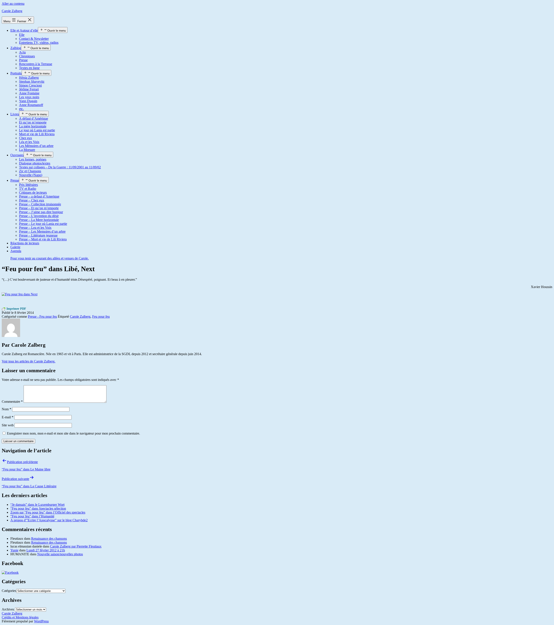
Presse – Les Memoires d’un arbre (42, 231)
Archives (8, 609)
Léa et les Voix (29, 142)
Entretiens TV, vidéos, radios (38, 42)
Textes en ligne (29, 68)
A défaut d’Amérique (33, 118)
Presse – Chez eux (31, 200)
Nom (6, 409)
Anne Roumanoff (31, 105)
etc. (21, 109)
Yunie (14, 550)
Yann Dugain (28, 101)
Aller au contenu (13, 3)
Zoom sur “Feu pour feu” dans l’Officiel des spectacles (47, 512)
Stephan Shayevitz (31, 81)
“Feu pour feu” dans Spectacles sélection (38, 508)
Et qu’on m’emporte (33, 122)
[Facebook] (10, 572)
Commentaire (12, 401)
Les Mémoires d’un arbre (36, 146)
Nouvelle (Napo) (30, 175)
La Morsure (27, 149)
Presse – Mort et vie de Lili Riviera (43, 239)
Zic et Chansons (30, 171)
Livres (14, 114)
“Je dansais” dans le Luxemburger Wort (37, 504)
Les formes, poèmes (32, 159)
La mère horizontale (32, 126)
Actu (22, 52)
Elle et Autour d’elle (24, 30)
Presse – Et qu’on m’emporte (39, 208)
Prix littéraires (28, 185)
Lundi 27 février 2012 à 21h (45, 550)
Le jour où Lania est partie (37, 130)
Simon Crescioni (30, 85)
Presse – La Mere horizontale (39, 220)
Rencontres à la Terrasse (35, 64)
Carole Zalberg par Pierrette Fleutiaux (75, 546)
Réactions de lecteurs (24, 243)
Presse (23, 60)
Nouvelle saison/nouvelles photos (60, 554)
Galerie (15, 247)
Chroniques (27, 56)
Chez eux (25, 138)
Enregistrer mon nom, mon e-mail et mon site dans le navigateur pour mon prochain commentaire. (73, 433)
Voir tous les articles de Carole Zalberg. (28, 361)
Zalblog (15, 48)
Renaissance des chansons (49, 538)
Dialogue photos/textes (34, 163)
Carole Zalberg (12, 11)
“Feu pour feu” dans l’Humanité (32, 516)
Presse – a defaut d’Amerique (39, 196)
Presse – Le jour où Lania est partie (43, 224)
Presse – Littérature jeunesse (38, 235)
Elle (21, 35)
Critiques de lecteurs (33, 192)
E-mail (7, 417)
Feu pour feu (101, 316)
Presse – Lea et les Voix (35, 227)
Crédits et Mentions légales (20, 617)
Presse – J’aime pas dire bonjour (41, 212)
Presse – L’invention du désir (39, 216)
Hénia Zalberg (29, 77)
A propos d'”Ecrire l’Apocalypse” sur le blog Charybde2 (49, 520)
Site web (8, 425)
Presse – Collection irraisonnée (40, 204)
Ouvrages (17, 155)
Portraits (16, 73)
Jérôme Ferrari (29, 89)
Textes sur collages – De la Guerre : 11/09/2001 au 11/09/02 (60, 167)
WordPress (41, 621)
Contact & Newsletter (34, 38)
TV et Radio (27, 188)
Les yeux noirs (29, 97)
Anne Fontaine (29, 93)
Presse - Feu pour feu (42, 316)
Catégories (9, 591)
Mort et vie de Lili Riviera (37, 134)
